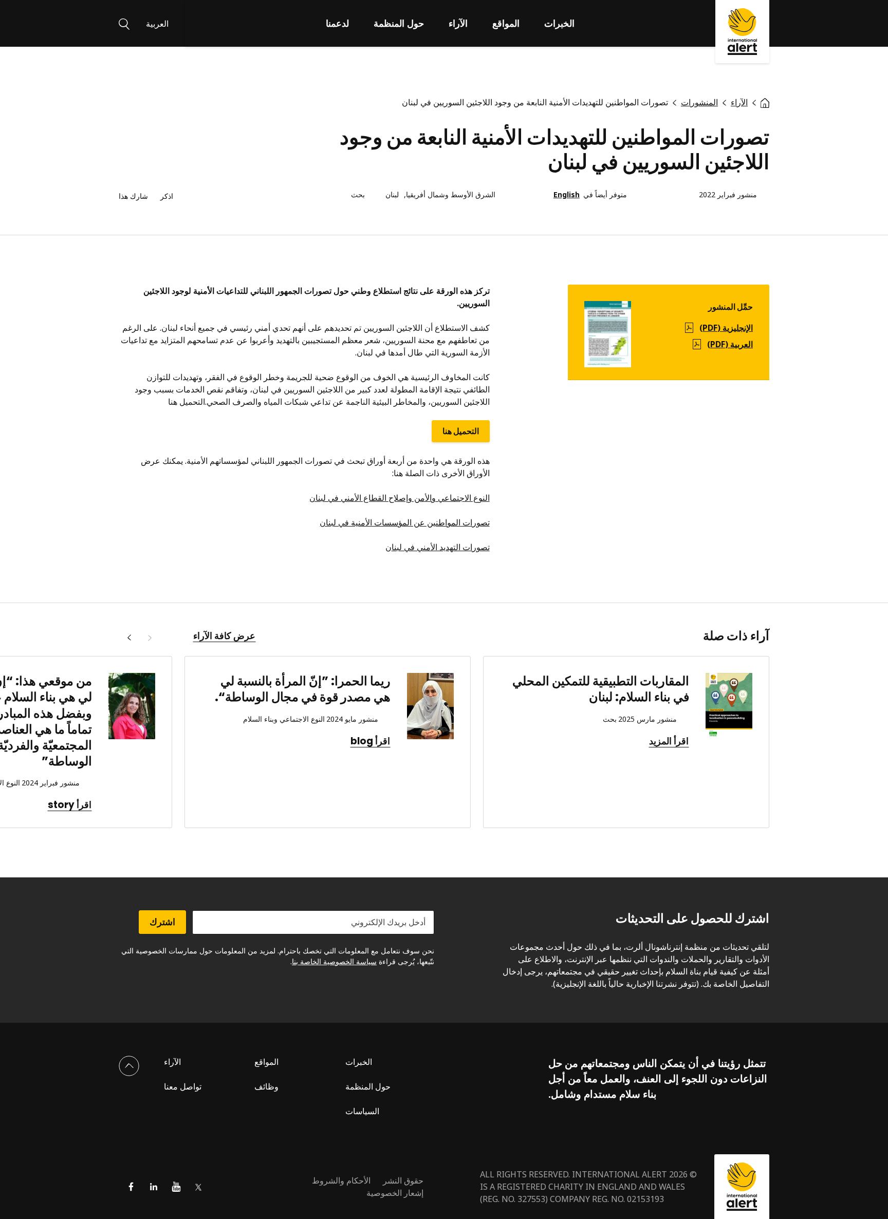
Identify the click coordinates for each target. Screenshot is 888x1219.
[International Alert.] (765, 102)
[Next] (129, 638)
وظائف (266, 1086)
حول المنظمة (399, 23)
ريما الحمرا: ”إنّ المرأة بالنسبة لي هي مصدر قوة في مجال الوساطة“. (303, 688)
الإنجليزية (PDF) (726, 327)
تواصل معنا (182, 1086)
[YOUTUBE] (176, 1187)
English (566, 195)
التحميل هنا (460, 431)
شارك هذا (133, 196)
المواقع (506, 23)
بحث (358, 195)
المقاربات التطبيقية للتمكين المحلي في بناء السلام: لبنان (600, 688)
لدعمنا (337, 23)
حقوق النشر (403, 1180)
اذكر (166, 196)
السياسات (362, 1111)
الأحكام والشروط (341, 1180)
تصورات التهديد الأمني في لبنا (441, 547)
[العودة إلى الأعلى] (129, 1066)
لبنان (392, 195)
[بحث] (124, 23)
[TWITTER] (199, 1187)
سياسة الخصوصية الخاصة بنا (334, 961)
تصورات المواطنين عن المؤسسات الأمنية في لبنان (405, 522)
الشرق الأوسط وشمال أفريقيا (450, 195)
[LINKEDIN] (154, 1187)
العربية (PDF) (730, 344)
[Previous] (149, 638)
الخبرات (559, 23)
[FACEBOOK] (131, 1187)
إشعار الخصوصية (394, 1192)
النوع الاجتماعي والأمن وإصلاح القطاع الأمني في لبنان (399, 497)
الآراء (458, 23)
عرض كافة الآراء (224, 636)
